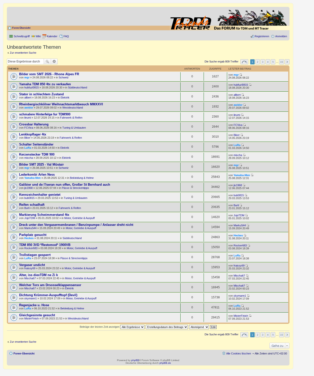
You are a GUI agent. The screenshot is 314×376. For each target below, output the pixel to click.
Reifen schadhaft (31, 204)
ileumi (27, 117)
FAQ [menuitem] (66, 36)
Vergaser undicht (32, 265)
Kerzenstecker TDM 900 (36, 154)
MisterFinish (31, 318)
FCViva (28, 127)
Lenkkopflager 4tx (32, 134)
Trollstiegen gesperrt (35, 255)
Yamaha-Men (32, 177)
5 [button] (273, 62)
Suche (47, 61)
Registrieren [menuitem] (262, 36)
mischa (28, 157)
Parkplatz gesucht (32, 235)
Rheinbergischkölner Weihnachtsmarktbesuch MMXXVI (61, 104)
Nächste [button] (287, 61)
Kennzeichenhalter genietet (39, 194)
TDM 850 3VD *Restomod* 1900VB (44, 245)
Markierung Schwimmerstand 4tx (44, 215)
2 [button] (257, 62)
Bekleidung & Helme (82, 177)
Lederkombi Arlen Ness (37, 174)
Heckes (29, 238)
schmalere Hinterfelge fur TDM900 (44, 114)
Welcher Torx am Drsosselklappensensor (50, 285)
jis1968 (28, 187)
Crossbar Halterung (34, 124)
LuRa (27, 147)
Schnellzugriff (22, 36)
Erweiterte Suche (54, 61)
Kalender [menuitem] (52, 36)
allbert (27, 97)
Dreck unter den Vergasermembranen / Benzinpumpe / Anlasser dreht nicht (76, 225)
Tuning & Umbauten (74, 127)
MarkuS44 (30, 228)
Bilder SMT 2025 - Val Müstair (41, 164)
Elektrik (65, 97)
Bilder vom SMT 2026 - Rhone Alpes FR (49, 74)
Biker (27, 137)
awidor (28, 107)
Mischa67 (30, 278)
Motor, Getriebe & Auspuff (79, 218)
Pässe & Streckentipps (75, 187)
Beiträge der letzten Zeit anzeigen (100, 326)
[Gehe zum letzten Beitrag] (240, 74)
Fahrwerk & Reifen (71, 117)
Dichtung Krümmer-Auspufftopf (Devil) (48, 295)
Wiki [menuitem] (38, 36)
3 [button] (262, 62)
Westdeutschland (72, 107)
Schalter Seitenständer (36, 144)
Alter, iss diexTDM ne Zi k (38, 275)
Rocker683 (31, 248)
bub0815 (29, 197)
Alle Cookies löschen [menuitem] (238, 353)
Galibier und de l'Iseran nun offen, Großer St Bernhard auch (64, 184)
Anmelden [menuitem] (281, 36)
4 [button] (268, 62)
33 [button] (281, 62)
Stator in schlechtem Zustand (41, 94)
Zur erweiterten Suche (23, 52)
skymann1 (30, 298)
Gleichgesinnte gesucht (37, 315)
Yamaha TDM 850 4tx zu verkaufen (45, 84)
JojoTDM (29, 218)
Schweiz (64, 77)
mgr (26, 77)
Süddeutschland (77, 87)
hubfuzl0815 (31, 87)
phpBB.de (165, 363)
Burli (26, 207)
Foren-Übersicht (21, 28)
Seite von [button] (244, 61)
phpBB (135, 360)
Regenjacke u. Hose (34, 305)
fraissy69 (29, 268)
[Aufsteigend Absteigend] (199, 326)
